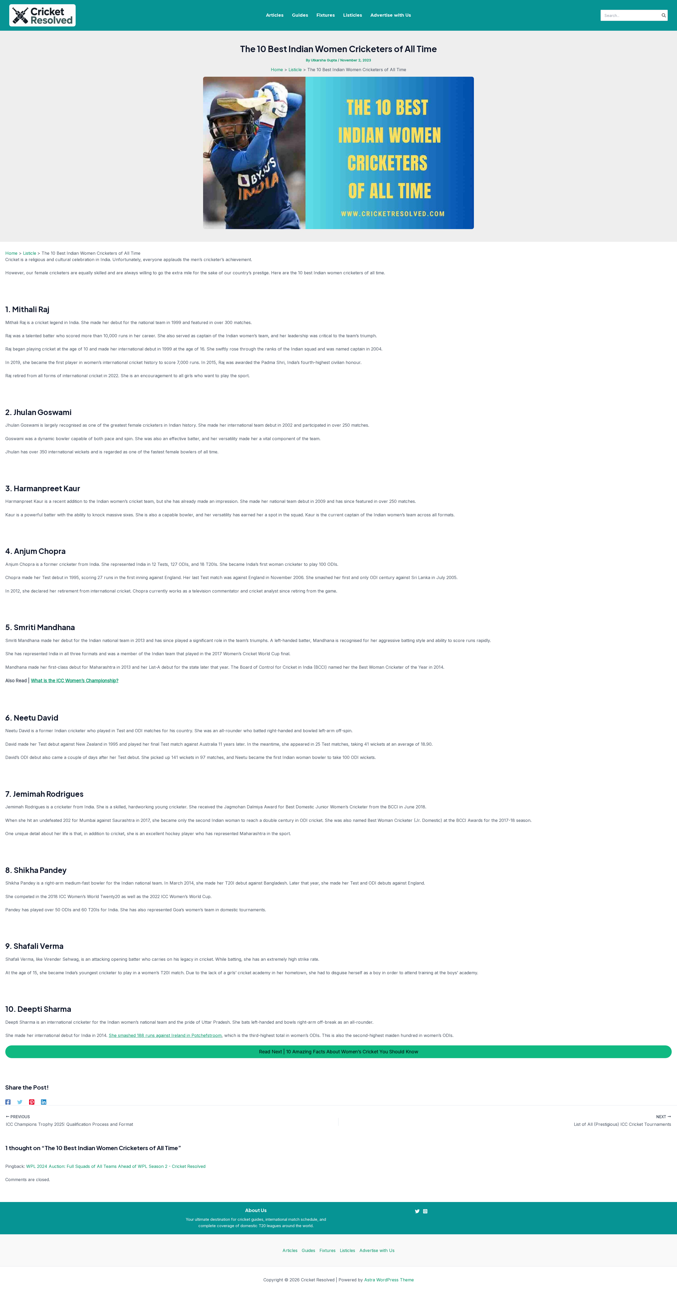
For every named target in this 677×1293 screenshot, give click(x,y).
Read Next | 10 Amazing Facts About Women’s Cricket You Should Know (338, 1051)
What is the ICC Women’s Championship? (74, 680)
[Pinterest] (31, 1102)
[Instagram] (425, 1211)
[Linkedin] (43, 1102)
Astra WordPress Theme (389, 1279)
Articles (274, 15)
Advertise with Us (390, 15)
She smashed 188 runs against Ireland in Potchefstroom (165, 1035)
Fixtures (326, 15)
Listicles (352, 15)
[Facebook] (8, 1102)
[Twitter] (19, 1102)
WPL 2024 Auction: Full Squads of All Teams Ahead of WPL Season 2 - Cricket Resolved (115, 1166)
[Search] (664, 15)
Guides (300, 15)
